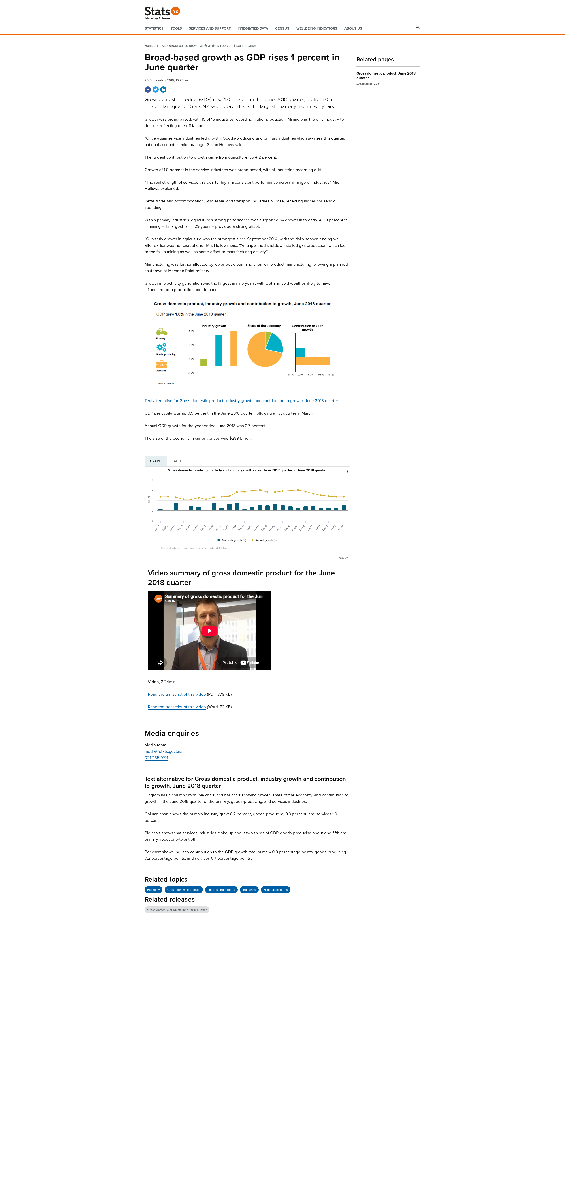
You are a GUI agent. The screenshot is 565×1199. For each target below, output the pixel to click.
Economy (153, 890)
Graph (155, 461)
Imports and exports (221, 890)
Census (282, 28)
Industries (249, 890)
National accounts (276, 890)
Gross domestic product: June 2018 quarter (177, 910)
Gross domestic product (183, 890)
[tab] (156, 461)
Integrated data (253, 28)
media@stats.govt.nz (163, 751)
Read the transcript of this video (177, 694)
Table (177, 461)
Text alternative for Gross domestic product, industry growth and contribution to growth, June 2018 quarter (241, 400)
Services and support (210, 28)
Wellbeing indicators (316, 28)
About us (353, 28)
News (161, 46)
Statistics (154, 28)
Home (149, 46)
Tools (176, 28)
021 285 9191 (156, 757)
